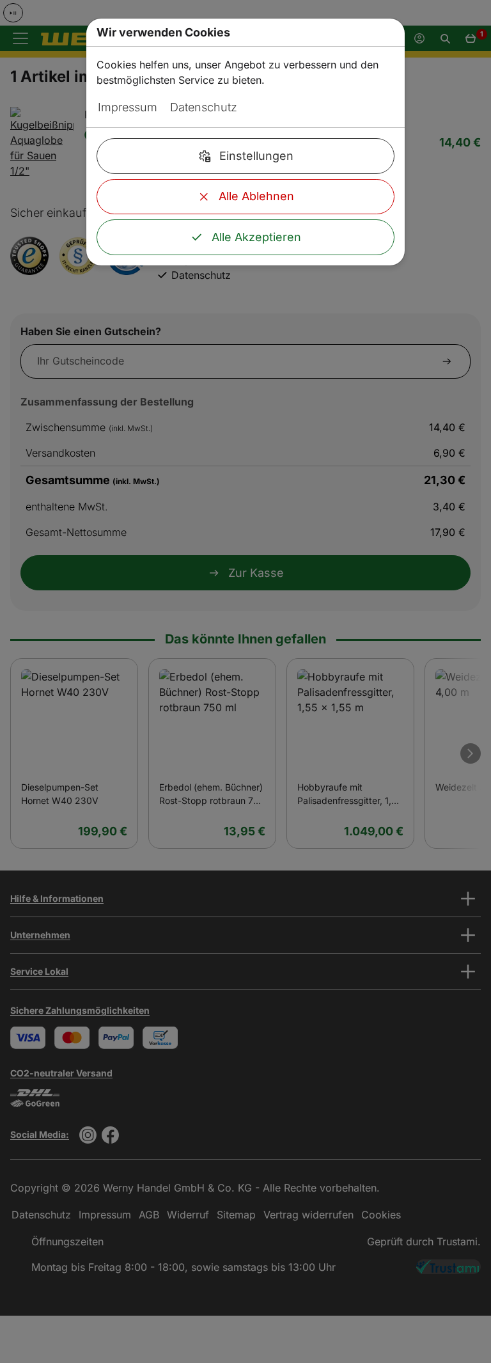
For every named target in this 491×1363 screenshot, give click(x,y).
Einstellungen (256, 155)
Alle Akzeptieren (256, 237)
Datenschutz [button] (203, 107)
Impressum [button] (127, 107)
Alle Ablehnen (256, 196)
